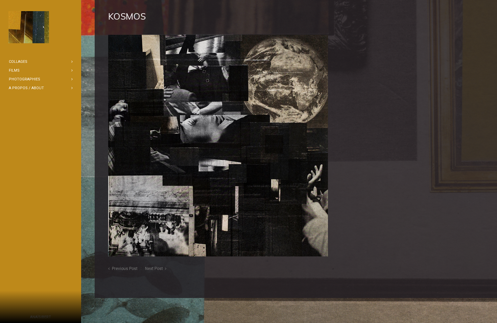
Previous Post (125, 268)
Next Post (154, 268)
